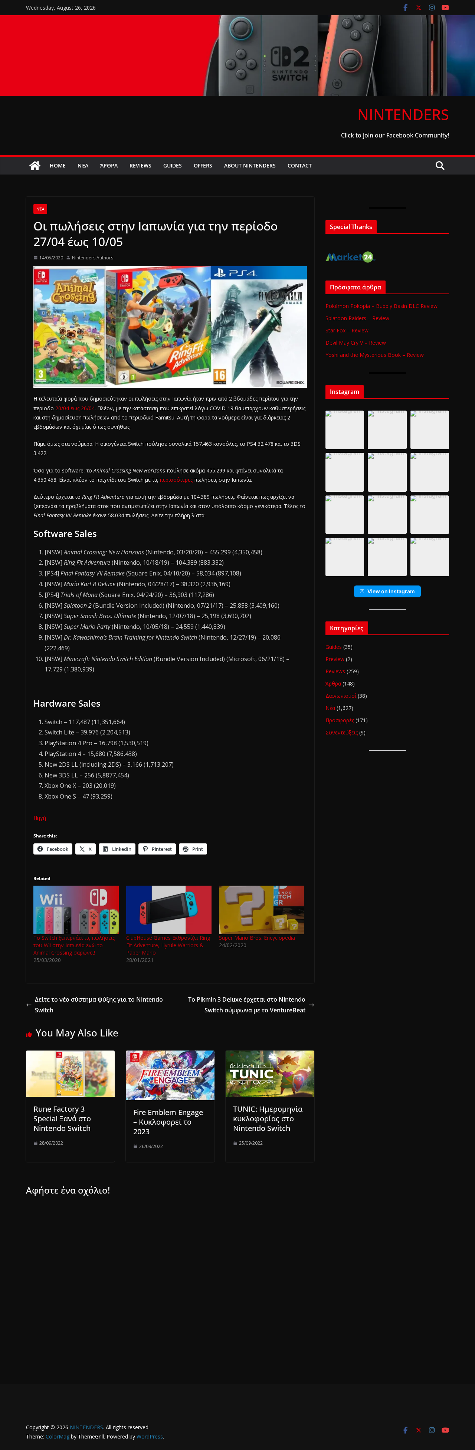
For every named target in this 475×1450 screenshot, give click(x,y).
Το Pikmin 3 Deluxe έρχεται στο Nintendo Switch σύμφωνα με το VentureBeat (246, 1004)
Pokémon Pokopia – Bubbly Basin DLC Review (381, 305)
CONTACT (300, 165)
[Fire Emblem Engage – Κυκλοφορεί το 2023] (170, 1056)
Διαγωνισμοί (340, 695)
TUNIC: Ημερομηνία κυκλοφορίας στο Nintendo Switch (267, 1118)
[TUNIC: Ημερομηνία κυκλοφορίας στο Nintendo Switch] (270, 1056)
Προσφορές (339, 720)
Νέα (83, 165)
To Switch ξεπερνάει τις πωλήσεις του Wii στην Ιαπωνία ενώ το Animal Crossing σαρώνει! (74, 945)
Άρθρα (109, 165)
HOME (58, 165)
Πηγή (39, 817)
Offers (203, 165)
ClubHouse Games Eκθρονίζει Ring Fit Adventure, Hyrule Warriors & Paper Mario (168, 945)
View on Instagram (391, 591)
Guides (172, 165)
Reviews (140, 165)
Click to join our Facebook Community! (395, 135)
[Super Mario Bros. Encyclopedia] (261, 910)
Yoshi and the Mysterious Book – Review (374, 354)
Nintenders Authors (92, 258)
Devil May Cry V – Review (355, 342)
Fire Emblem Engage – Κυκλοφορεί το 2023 (168, 1122)
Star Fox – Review (346, 330)
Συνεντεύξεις (341, 732)
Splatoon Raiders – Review (357, 318)
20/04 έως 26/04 (75, 408)
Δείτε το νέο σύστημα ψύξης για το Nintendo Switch (99, 1004)
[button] (344, 430)
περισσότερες (177, 479)
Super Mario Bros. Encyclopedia (257, 937)
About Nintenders (250, 165)
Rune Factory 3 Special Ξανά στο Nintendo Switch (62, 1118)
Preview (334, 659)
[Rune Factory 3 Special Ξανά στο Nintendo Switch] (70, 1056)
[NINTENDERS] (237, 20)
